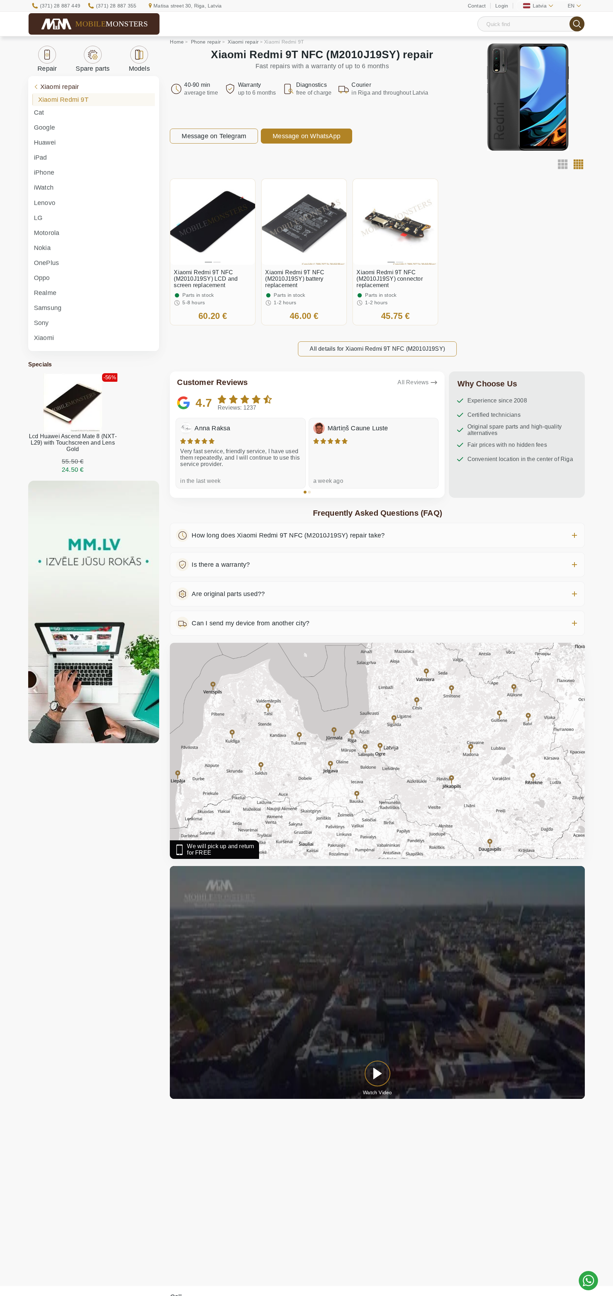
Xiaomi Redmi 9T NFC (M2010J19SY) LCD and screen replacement (206, 278)
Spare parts (93, 68)
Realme (45, 292)
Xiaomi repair (59, 86)
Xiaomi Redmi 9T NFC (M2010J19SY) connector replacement (389, 278)
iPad (40, 157)
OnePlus (46, 262)
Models (139, 68)
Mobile (111, 23)
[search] (576, 23)
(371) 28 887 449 (60, 6)
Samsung (47, 307)
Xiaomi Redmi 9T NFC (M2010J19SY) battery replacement (294, 278)
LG (38, 217)
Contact (477, 6)
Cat (39, 112)
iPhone (44, 172)
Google (44, 127)
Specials (40, 364)
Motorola (47, 232)
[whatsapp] (588, 1280)
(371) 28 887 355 (116, 6)
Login (501, 6)
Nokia (42, 247)
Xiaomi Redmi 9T (63, 99)
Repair (47, 68)
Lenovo (44, 202)
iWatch (44, 187)
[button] (305, 492)
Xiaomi (44, 337)
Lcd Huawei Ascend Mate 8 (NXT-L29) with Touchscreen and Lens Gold (73, 442)
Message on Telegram (214, 136)
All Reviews (413, 382)
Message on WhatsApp (306, 136)
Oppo (42, 277)
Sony (41, 322)
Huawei (45, 142)
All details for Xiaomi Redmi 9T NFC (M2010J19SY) (377, 349)
